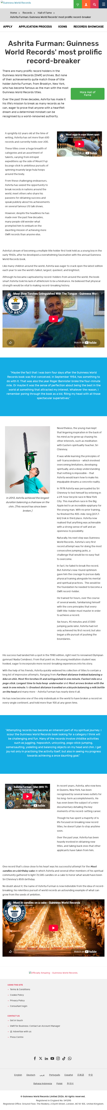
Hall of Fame (45, 13)
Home (13, 13)
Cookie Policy (17, 995)
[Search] (94, 4)
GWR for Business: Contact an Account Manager (35, 1026)
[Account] (86, 4)
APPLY (7, 26)
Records (27, 13)
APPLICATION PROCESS (35, 26)
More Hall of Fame (88, 93)
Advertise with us (22, 1031)
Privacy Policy (17, 1000)
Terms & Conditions (20, 989)
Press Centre (16, 1037)
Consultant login (18, 1006)
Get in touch (16, 1020)
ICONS (62, 26)
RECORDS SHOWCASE (89, 26)
